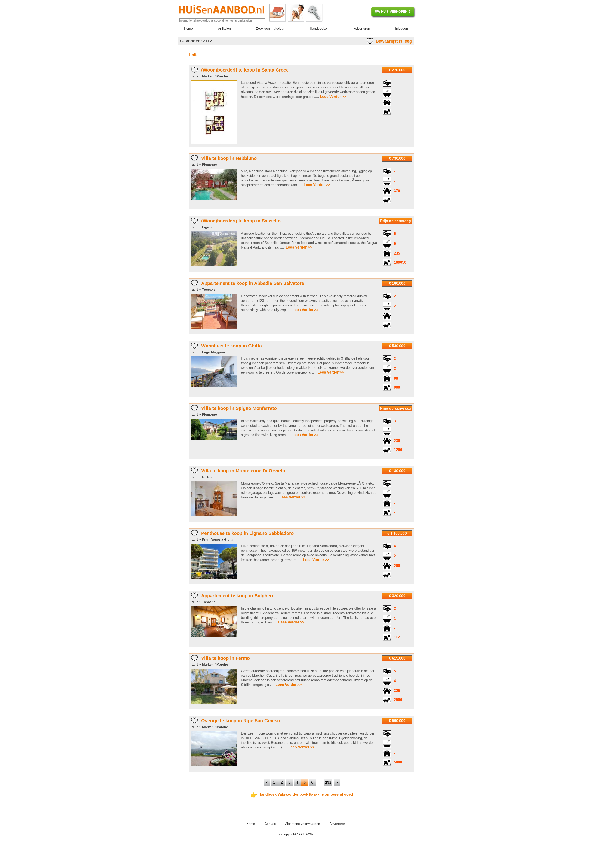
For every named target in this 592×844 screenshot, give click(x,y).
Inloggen (401, 28)
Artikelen (224, 28)
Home (188, 28)
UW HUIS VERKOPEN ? (392, 11)
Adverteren (362, 28)
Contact (270, 823)
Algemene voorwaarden (302, 823)
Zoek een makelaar (270, 28)
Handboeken (319, 28)
